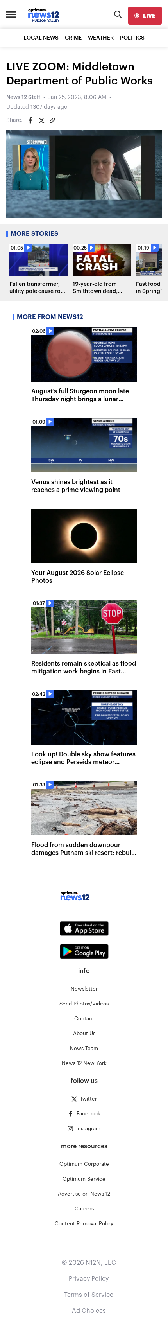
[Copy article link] (52, 120)
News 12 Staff (23, 97)
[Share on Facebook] (30, 120)
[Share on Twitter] (41, 120)
